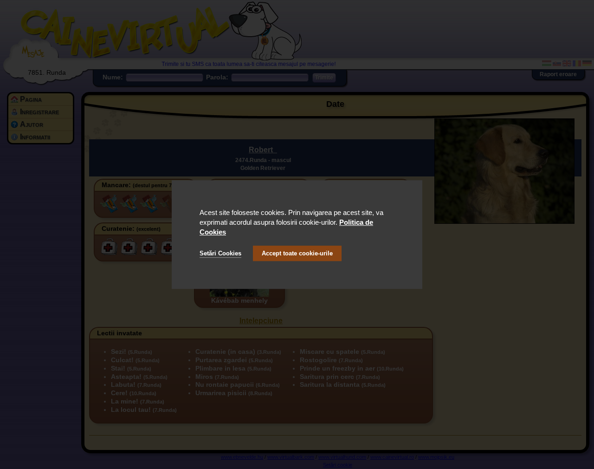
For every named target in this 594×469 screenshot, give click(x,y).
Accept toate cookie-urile (297, 253)
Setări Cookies (220, 253)
